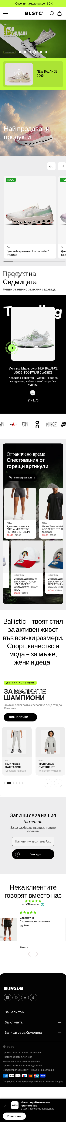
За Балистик (14, 1009)
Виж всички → (20, 714)
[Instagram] (16, 994)
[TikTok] (33, 994)
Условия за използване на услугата (21, 1058)
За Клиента (13, 1019)
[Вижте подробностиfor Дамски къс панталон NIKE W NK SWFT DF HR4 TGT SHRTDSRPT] (36, 501)
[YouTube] (25, 994)
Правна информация (42, 1066)
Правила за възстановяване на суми (22, 1049)
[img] (33, 898)
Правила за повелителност (17, 1054)
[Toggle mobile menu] (11, 13)
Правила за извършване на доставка (22, 1062)
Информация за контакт (16, 1066)
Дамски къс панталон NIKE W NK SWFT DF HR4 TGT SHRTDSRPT (34, 526)
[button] (59, 13)
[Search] (52, 13)
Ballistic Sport (29, 1078)
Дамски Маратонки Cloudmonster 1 (28, 248)
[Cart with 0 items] (59, 13)
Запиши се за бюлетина (23, 1029)
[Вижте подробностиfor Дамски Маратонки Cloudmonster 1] (29, 208)
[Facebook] (7, 994)
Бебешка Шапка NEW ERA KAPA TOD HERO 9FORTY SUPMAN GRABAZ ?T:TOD (43, 580)
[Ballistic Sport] (33, 13)
